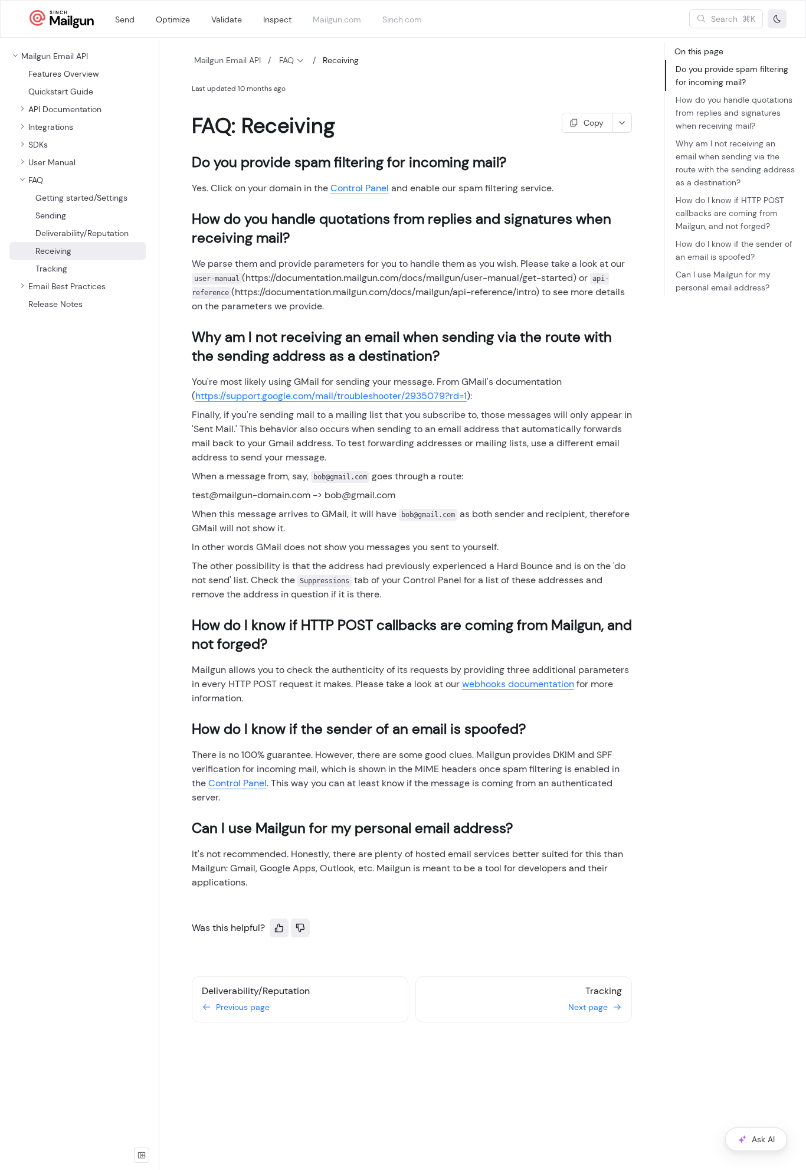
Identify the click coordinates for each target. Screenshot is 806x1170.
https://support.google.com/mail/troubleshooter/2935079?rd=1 (331, 396)
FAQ (286, 60)
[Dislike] (300, 928)
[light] (777, 18)
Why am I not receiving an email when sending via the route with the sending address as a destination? (735, 163)
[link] (77, 109)
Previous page (243, 1007)
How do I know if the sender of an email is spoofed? (734, 250)
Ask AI (763, 1139)
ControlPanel (359, 188)
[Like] (279, 928)
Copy (594, 122)
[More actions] (622, 123)
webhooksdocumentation (518, 684)
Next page (588, 1007)
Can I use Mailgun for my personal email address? (723, 281)
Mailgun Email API (227, 60)
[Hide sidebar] (141, 1155)
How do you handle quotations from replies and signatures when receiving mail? (734, 112)
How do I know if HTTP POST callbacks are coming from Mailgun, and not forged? (730, 213)
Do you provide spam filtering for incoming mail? (732, 75)
